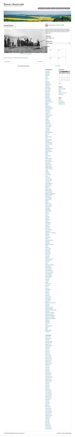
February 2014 (48, 355)
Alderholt (47, 75)
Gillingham (47, 147)
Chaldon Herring (48, 115)
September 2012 (48, 380)
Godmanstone (48, 150)
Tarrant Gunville (48, 267)
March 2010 (47, 424)
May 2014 (47, 351)
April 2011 (47, 405)
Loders (46, 176)
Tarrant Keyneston (49, 270)
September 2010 (48, 415)
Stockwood (47, 250)
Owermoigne (48, 209)
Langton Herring (48, 167)
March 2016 (47, 336)
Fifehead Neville (48, 136)
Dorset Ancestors (14, 4)
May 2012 (47, 386)
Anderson (47, 78)
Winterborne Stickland (49, 312)
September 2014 (48, 345)
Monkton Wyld (48, 199)
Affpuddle (47, 74)
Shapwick (47, 234)
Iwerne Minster (48, 160)
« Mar (60, 83)
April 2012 (47, 387)
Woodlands (47, 321)
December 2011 (48, 393)
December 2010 (48, 411)
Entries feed (61, 101)
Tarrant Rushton (48, 276)
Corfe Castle (47, 126)
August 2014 (47, 347)
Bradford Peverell (48, 101)
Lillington (47, 171)
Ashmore (47, 81)
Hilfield (46, 152)
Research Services (59, 8)
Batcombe (47, 85)
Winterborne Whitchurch (50, 315)
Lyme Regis (47, 182)
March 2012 (47, 389)
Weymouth (47, 301)
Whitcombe (47, 304)
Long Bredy (47, 177)
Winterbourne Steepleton (50, 318)
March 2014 (47, 354)
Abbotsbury (47, 72)
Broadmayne (48, 106)
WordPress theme (61, 433)
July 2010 (47, 418)
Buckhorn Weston (48, 107)
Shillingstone (48, 237)
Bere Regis (47, 90)
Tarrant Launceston (49, 272)
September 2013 (48, 363)
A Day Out (47, 71)
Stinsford (47, 247)
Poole (46, 215)
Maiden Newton (48, 184)
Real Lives (47, 228)
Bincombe (47, 93)
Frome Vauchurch (48, 144)
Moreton (47, 202)
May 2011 (47, 403)
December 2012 (48, 376)
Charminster (47, 116)
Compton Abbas (48, 125)
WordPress (22, 433)
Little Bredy (47, 173)
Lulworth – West (48, 180)
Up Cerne (47, 291)
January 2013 (48, 374)
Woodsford (47, 322)
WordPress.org (62, 104)
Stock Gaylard (48, 248)
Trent (46, 286)
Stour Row (47, 254)
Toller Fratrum (48, 283)
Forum (48, 8)
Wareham (47, 294)
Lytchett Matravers (49, 183)
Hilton (46, 154)
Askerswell (47, 82)
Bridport (47, 104)
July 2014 (47, 348)
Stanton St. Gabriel (49, 244)
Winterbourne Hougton (49, 317)
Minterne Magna (48, 197)
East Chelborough (49, 132)
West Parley (47, 298)
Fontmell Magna (48, 139)
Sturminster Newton (49, 259)
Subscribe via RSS (56, 25)
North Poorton (48, 206)
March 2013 (47, 371)
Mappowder (47, 186)
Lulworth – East (48, 179)
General (12, 57)
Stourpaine (47, 256)
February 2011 (48, 408)
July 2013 (47, 366)
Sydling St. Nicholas (49, 264)
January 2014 (48, 357)
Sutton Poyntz (48, 260)
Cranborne (47, 128)
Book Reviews (48, 98)
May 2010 (47, 421)
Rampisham (47, 227)
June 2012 (47, 385)
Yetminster (47, 331)
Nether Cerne (48, 203)
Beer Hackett (7, 61)
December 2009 (48, 428)
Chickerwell (47, 120)
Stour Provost (48, 253)
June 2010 (47, 419)
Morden (46, 200)
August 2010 (47, 417)
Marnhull (47, 187)
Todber (46, 282)
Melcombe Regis (48, 192)
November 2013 (48, 360)
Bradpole (47, 103)
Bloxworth (47, 97)
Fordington (47, 141)
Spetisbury (47, 241)
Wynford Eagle (48, 330)
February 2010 (48, 425)
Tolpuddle (47, 285)
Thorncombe (47, 277)
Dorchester (47, 129)
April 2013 (47, 370)
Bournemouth (48, 100)
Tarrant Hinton (48, 269)
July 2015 (47, 339)
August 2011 (47, 399)
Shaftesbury (47, 231)
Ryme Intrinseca (48, 229)
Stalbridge (47, 243)
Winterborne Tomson (49, 314)
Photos (52, 8)
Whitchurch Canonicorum (50, 302)
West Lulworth (48, 296)
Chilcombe (47, 122)
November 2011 (48, 395)
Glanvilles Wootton (49, 148)
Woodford (47, 320)
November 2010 (48, 412)
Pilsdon (46, 212)
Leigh (46, 170)
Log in (60, 99)
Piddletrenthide (48, 210)
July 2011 (47, 400)
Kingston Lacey (48, 164)
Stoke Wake (47, 251)
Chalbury (47, 113)
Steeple (46, 245)
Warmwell (47, 295)
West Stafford (48, 299)
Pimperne (47, 213)
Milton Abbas (48, 196)
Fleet (9, 57)
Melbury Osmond (48, 190)
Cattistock (47, 110)
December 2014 (48, 341)
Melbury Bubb (48, 189)
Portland (15, 57)
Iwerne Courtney (48, 158)
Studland (47, 257)
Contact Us (67, 8)
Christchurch (47, 123)
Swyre (46, 263)
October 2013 (48, 361)
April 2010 (47, 422)
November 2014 (48, 342)
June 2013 (47, 367)
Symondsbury (48, 266)
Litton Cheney (48, 174)
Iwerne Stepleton (48, 161)
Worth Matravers (48, 325)
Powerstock (47, 219)
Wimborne (47, 305)
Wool (46, 324)
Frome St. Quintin (48, 142)
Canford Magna (48, 109)
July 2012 (47, 383)
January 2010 (48, 427)
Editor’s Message (42, 8)
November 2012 (48, 377)
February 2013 (48, 373)
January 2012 (48, 392)
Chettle (46, 119)
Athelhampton (48, 84)
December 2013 (48, 358)
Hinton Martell (48, 155)
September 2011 (48, 398)
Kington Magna (48, 166)
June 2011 (47, 402)
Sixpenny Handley (49, 240)
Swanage (47, 261)
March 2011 (47, 406)
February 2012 (48, 390)
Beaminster (47, 87)
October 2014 (48, 344)
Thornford (47, 279)
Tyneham (47, 288)
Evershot (47, 133)
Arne (46, 80)
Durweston (47, 131)
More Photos (57, 65)
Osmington (47, 208)
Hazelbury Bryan (48, 151)
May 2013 (47, 368)
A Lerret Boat (39, 61)
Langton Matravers (49, 168)
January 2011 (48, 409)
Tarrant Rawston (48, 275)
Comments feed (62, 102)
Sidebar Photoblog (21, 57)
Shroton (47, 238)
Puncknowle (47, 224)
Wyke (27, 57)
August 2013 (47, 364)
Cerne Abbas (48, 112)
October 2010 (48, 414)
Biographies (47, 94)
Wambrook (47, 292)
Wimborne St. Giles (49, 307)
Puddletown (47, 222)
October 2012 (48, 379)
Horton (46, 157)
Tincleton (47, 280)
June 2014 (47, 350)
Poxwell (47, 221)
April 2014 (47, 352)
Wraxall (46, 327)
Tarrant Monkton (48, 273)
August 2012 (47, 382)
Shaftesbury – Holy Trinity (50, 232)
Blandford (47, 96)
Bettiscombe (47, 91)
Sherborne (47, 235)
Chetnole (47, 117)
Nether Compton (48, 205)
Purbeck (47, 225)
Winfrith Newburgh (49, 308)
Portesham (47, 216)
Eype (46, 135)
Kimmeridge (47, 163)
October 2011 (48, 396)
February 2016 (48, 338)
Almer (46, 77)
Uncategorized (48, 289)
